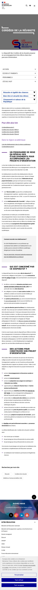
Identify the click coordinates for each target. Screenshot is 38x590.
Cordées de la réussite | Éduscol (10, 134)
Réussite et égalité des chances (15, 92)
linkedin (21, 515)
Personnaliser (19, 575)
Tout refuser (19, 580)
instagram (16, 515)
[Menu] (34, 6)
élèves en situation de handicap (27, 321)
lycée (13, 278)
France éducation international (9, 553)
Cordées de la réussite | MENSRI (10, 132)
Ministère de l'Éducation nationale (10, 526)
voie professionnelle (10, 301)
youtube (27, 515)
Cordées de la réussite (21, 474)
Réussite (7, 474)
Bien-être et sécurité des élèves (15, 96)
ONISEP (3, 540)
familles (6, 423)
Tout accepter (19, 585)
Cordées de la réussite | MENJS (10, 129)
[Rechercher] (26, 6)
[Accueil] (6, 5)
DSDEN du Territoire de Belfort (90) (12, 478)
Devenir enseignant (6, 534)
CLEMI (3, 550)
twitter (11, 515)
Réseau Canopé (5, 547)
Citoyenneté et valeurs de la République (14, 100)
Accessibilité (30, 5)
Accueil (6, 69)
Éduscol (3, 537)
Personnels (8, 77)
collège (8, 278)
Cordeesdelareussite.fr (8, 127)
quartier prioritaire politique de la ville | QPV (16, 286)
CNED (3, 544)
